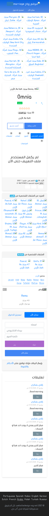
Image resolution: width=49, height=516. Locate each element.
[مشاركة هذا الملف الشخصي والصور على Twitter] (34, 187)
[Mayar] (24, 227)
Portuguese (9, 496)
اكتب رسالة (32, 126)
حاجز (41, 183)
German (43, 496)
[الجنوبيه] (36, 29)
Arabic (20, 499)
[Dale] (36, 62)
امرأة (34, 345)
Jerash (11, 280)
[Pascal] (9, 204)
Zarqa (19, 283)
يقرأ (37, 397)
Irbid (17, 280)
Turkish (35, 499)
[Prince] (39, 215)
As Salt (20, 254)
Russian (43, 499)
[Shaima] (9, 227)
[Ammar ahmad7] (39, 238)
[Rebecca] (13, 31)
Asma (24, 295)
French (12, 499)
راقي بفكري (37, 385)
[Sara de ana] (13, 75)
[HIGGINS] (36, 53)
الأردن (12, 196)
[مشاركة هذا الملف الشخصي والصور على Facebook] (40, 187)
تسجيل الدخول (18, 10)
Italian (28, 496)
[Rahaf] (24, 204)
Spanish (20, 496)
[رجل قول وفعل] (24, 214)
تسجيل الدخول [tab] (14, 315)
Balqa (23, 280)
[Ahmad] (9, 237)
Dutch (5, 499)
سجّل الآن (31, 10)
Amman (36, 280)
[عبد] (24, 235)
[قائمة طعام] (10, 4)
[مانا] (36, 40)
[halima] (36, 75)
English (35, 496)
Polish (27, 499)
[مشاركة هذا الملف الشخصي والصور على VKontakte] (27, 187)
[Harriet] (13, 64)
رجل (15, 345)
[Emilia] (13, 42)
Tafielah (26, 283)
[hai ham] (36, 20)
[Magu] (13, 51)
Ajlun (42, 280)
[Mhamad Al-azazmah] (9, 215)
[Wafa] (39, 264)
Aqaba (29, 280)
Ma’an (41, 283)
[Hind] (39, 225)
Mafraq (34, 283)
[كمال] (39, 204)
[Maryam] (13, 18)
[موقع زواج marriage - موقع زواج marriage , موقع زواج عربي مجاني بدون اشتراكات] (26, 4)
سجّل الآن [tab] (34, 315)
